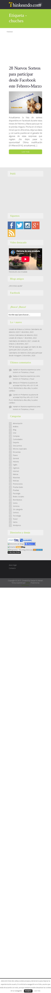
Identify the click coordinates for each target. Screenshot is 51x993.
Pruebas (16, 490)
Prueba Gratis (18, 487)
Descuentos (17, 446)
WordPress (25, 585)
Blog (14, 430)
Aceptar (28, 991)
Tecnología (17, 516)
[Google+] (35, 225)
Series (15, 503)
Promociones (18, 484)
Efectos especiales (20, 449)
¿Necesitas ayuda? (15, 286)
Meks (28, 583)
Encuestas (17, 452)
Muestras (16, 477)
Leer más (25, 151)
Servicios (16, 506)
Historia (16, 461)
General (16, 458)
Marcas (15, 474)
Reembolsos (17, 500)
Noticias (16, 480)
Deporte (16, 442)
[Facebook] (11, 225)
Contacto (12, 568)
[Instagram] (27, 225)
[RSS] (11, 233)
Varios (15, 522)
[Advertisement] (24, 48)
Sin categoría (17, 509)
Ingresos (16, 468)
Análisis (15, 426)
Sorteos (16, 512)
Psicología (16, 493)
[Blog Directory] (38, 549)
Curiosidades (18, 439)
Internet (16, 471)
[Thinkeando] (25, 4)
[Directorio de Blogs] (16, 544)
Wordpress (17, 525)
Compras (16, 436)
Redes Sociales (18, 496)
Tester (15, 519)
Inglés (15, 465)
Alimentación (17, 423)
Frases (15, 455)
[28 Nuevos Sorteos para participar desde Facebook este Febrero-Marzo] (25, 102)
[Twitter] (19, 225)
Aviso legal (12, 565)
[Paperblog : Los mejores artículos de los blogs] (14, 540)
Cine (14, 433)
